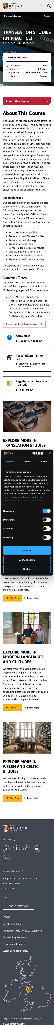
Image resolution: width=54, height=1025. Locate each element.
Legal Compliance (13, 924)
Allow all (27, 550)
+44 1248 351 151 (12, 883)
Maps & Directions (18, 906)
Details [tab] (27, 461)
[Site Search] (48, 6)
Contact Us (9, 888)
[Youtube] (37, 848)
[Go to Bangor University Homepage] (13, 6)
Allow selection (27, 559)
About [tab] (44, 461)
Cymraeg (47, 16)
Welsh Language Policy (15, 950)
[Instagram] (26, 848)
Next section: (21, 324)
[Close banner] (50, 453)
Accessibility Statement (15, 937)
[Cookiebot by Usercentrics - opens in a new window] (32, 453)
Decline (27, 569)
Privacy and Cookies (14, 944)
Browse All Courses (12, 16)
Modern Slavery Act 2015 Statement (22, 930)
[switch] (46, 520)
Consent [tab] (9, 461)
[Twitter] (6, 848)
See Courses (12, 598)
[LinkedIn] (6, 858)
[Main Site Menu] (40, 6)
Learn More (33, 598)
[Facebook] (16, 848)
